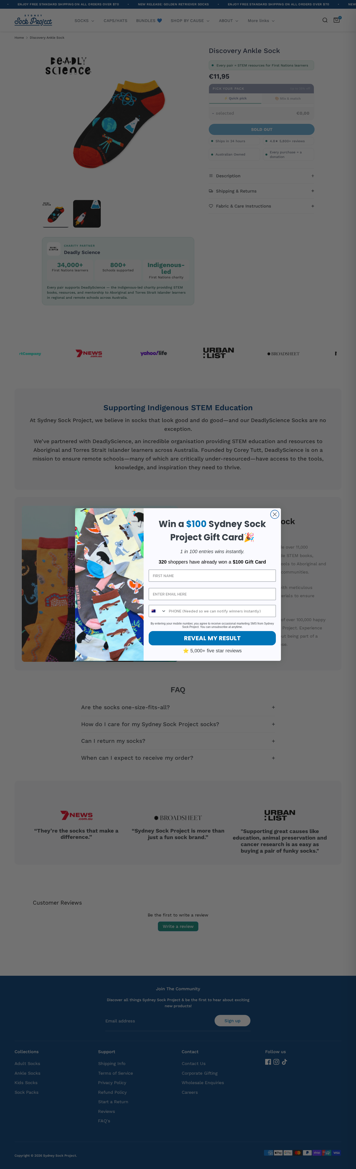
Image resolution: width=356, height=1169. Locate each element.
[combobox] (157, 611)
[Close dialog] (275, 514)
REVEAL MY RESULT (212, 638)
